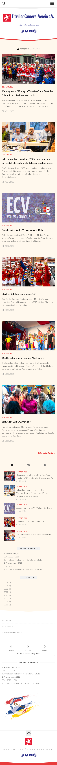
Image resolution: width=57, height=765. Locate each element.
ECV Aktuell (7, 87)
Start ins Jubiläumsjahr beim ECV (19, 293)
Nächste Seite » (46, 453)
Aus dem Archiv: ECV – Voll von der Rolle (22, 229)
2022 (6, 592)
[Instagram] (22, 31)
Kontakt (7, 620)
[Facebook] (34, 31)
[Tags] (45, 465)
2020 (6, 598)
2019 (6, 601)
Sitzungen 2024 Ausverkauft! (17, 421)
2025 (6, 582)
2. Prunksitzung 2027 (13, 563)
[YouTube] (30, 31)
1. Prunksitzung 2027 (13, 553)
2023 (6, 589)
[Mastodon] (26, 31)
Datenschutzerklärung (13, 632)
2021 (6, 595)
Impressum (9, 626)
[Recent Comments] (28, 465)
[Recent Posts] (12, 465)
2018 (6, 605)
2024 (6, 586)
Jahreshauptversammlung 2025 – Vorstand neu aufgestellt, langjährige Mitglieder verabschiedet (32, 493)
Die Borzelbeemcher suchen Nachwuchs (23, 357)
